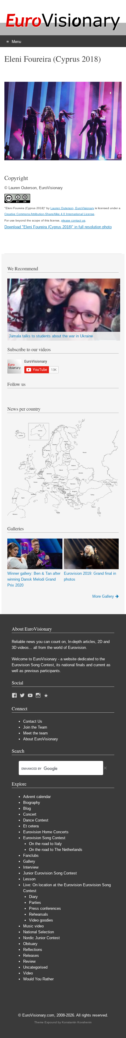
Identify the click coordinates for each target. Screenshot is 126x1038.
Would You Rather (38, 979)
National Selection (38, 932)
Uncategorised (35, 967)
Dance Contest (35, 820)
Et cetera (31, 826)
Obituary (30, 944)
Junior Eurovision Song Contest (50, 873)
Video (28, 973)
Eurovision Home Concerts (46, 832)
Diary (33, 896)
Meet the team (35, 733)
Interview (30, 867)
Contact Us (32, 721)
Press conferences (45, 908)
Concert (29, 814)
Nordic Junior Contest (41, 938)
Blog (27, 808)
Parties (35, 902)
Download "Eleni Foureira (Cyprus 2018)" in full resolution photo (58, 227)
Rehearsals (38, 914)
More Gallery (103, 596)
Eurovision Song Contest (44, 838)
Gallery (29, 861)
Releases (31, 955)
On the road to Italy (45, 844)
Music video (33, 926)
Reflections (32, 949)
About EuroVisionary (40, 739)
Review (29, 961)
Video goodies (41, 920)
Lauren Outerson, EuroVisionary (72, 208)
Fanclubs (31, 855)
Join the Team (35, 727)
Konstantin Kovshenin (77, 1022)
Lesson (29, 879)
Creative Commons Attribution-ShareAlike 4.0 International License (49, 214)
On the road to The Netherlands (55, 849)
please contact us (73, 220)
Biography (31, 802)
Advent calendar (37, 796)
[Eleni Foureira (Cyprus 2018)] (63, 159)
